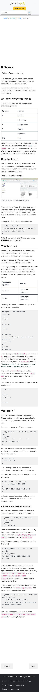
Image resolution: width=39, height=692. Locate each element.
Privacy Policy (18, 685)
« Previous (7, 666)
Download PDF (19, 8)
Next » (33, 666)
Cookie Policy (7, 685)
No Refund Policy (24, 681)
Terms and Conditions (10, 689)
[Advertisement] (19, 43)
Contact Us (12, 681)
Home (5, 18)
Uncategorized (15, 18)
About (4, 681)
